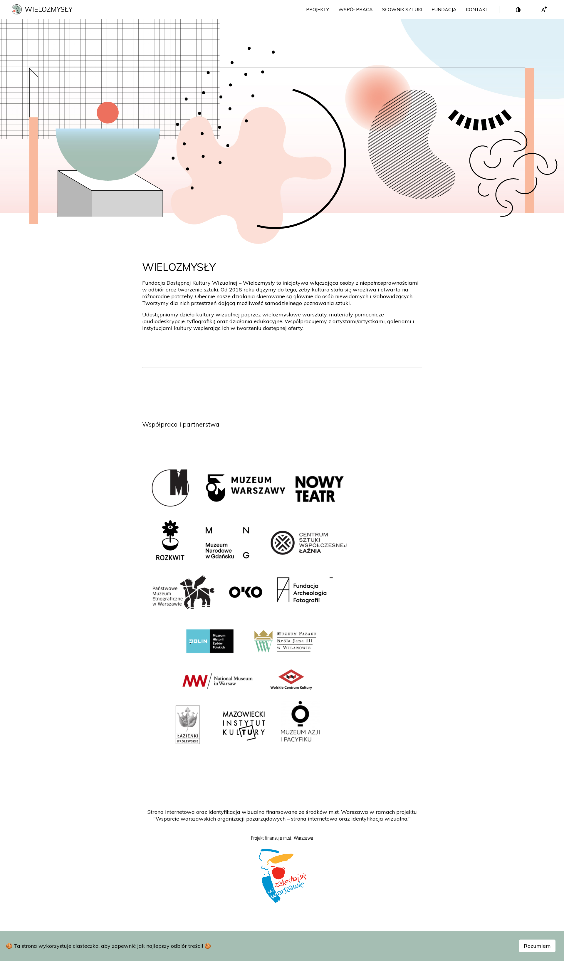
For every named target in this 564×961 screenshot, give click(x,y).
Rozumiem (537, 945)
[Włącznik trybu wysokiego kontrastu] (518, 9)
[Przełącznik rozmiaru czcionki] (544, 9)
